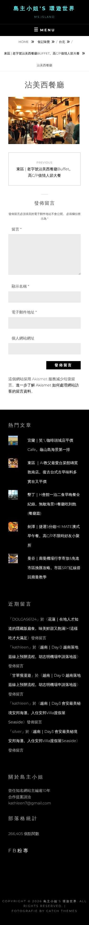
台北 (62, 42)
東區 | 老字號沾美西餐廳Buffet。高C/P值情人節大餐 (42, 53)
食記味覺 (43, 42)
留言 (17, 229)
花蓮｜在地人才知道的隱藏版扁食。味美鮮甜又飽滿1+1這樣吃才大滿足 (43, 628)
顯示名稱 (20, 286)
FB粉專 (18, 850)
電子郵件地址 (24, 312)
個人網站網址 (23, 338)
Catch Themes (61, 911)
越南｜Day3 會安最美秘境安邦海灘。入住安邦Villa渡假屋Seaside (44, 712)
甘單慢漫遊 (21, 675)
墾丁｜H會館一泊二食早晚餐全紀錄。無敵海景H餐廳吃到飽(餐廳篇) (54, 504)
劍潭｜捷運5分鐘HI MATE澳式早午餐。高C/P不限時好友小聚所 (54, 536)
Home (24, 42)
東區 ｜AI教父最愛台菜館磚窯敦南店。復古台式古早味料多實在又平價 (53, 472)
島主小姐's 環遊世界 (45, 8)
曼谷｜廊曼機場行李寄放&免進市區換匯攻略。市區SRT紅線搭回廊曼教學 (54, 567)
